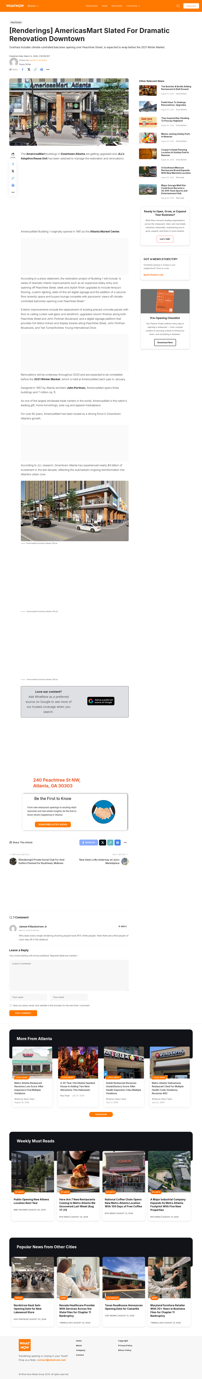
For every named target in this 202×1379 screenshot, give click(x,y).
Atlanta (19, 1192)
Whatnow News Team (24, 1099)
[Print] (42, 69)
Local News (22, 1077)
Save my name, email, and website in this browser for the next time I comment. (51, 1005)
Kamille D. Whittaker (38, 60)
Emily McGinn (181, 94)
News (63, 1298)
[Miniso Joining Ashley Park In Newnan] (148, 138)
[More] (48, 69)
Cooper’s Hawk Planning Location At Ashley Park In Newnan (175, 152)
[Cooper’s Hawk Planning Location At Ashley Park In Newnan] (148, 153)
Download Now (165, 342)
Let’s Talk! (165, 239)
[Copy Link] (35, 69)
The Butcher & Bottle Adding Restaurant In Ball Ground (176, 87)
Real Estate (117, 6)
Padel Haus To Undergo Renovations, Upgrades (173, 103)
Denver (18, 1298)
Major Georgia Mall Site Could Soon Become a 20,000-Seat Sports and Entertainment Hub (174, 189)
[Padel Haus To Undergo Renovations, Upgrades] (148, 106)
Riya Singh (180, 177)
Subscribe (191, 6)
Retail (104, 6)
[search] (178, 5)
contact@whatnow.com (51, 1359)
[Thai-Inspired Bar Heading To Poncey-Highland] (148, 122)
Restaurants (92, 6)
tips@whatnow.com (153, 274)
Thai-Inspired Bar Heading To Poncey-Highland (175, 119)
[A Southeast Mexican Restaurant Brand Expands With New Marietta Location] (148, 171)
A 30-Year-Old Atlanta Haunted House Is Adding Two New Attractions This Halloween (77, 1086)
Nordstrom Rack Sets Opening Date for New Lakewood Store (28, 1309)
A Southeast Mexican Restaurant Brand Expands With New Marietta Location (176, 170)
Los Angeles (112, 1298)
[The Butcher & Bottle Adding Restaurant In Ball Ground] (148, 90)
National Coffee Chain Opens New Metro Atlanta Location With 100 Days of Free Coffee (123, 1203)
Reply (124, 926)
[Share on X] (29, 69)
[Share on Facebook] (22, 69)
